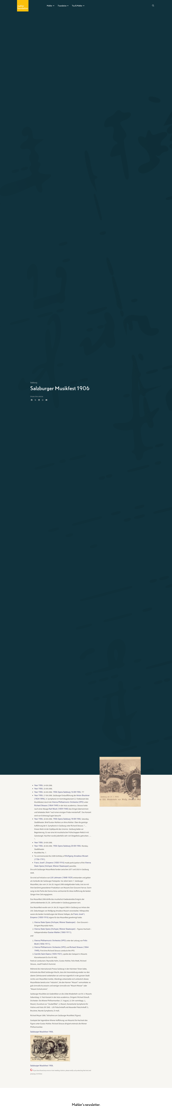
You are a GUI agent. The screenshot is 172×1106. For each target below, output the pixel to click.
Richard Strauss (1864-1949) (46, 805)
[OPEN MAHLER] (54, 5)
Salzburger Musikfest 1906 (41, 1032)
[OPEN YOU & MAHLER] (84, 5)
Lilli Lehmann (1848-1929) (61, 877)
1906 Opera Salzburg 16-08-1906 (67, 792)
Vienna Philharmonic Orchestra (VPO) (68, 802)
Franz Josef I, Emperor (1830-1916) (49, 862)
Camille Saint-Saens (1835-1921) (48, 954)
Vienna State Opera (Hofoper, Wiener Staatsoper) (54, 922)
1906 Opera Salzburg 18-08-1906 (67, 819)
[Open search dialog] (153, 6)
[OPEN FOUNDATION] (68, 5)
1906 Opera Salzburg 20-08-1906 (67, 846)
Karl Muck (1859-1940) (58, 809)
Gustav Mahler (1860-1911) (59, 932)
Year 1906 (38, 785)
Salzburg (33, 383)
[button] (31, 400)
